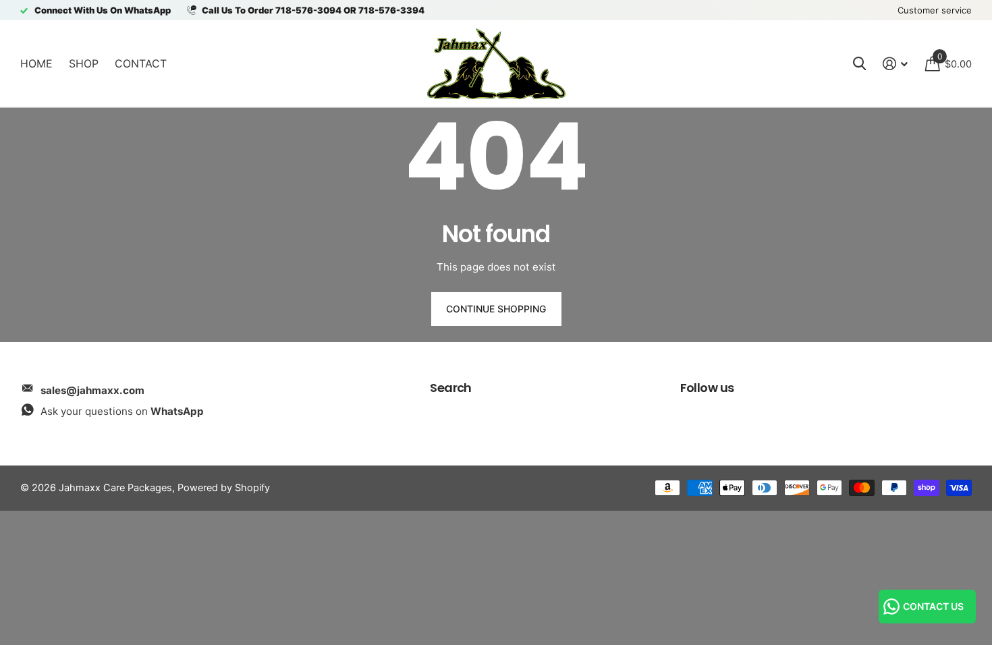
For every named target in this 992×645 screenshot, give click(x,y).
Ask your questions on (122, 411)
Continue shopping (496, 308)
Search (451, 387)
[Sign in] (895, 64)
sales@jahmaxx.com (92, 390)
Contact (141, 63)
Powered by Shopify (223, 488)
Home (36, 63)
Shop (84, 63)
